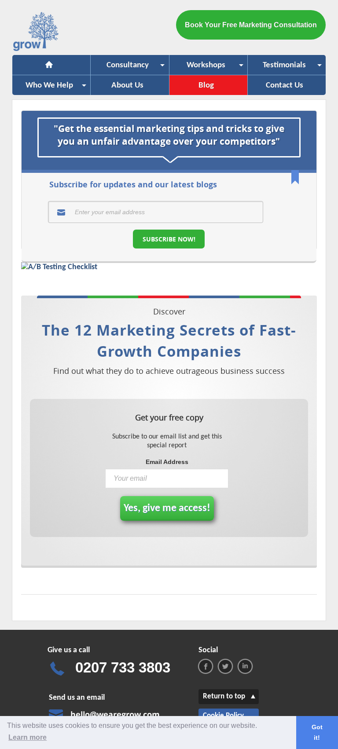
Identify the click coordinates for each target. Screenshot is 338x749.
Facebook (205, 666)
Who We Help (42, 88)
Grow (37, 33)
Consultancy (120, 68)
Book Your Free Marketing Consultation (251, 25)
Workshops (197, 68)
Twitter (225, 666)
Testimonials (277, 68)
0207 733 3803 (122, 667)
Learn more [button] (27, 737)
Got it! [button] (317, 732)
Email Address (167, 461)
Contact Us (284, 85)
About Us (127, 85)
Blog (206, 85)
